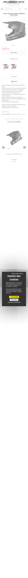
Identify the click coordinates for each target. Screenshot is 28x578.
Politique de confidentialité (14, 302)
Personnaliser (14, 300)
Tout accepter (14, 297)
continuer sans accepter (17, 273)
